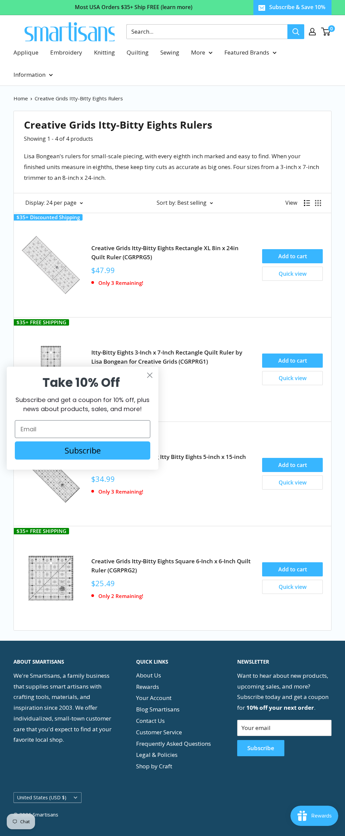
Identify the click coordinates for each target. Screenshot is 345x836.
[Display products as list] (307, 203)
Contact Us (150, 721)
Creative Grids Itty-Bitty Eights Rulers (79, 98)
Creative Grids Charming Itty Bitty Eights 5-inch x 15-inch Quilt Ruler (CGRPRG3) (168, 461)
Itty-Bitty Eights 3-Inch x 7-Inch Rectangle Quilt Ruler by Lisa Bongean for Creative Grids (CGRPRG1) (166, 356)
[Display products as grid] (318, 203)
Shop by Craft (154, 766)
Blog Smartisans (158, 709)
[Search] (295, 31)
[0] (326, 32)
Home (20, 98)
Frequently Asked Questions (173, 743)
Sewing (169, 52)
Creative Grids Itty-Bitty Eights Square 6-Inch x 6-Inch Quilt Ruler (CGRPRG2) (171, 565)
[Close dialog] (150, 375)
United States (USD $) (41, 797)
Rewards (147, 687)
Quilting (138, 52)
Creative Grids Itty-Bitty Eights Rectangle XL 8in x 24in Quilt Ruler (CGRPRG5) (165, 252)
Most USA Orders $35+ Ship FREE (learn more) (133, 7)
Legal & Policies (157, 755)
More (198, 52)
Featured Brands (246, 52)
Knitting (104, 52)
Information (29, 74)
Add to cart (292, 256)
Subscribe (260, 748)
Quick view (293, 273)
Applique (25, 52)
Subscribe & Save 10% (297, 7)
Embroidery (66, 52)
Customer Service (159, 732)
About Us (148, 675)
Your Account (153, 698)
